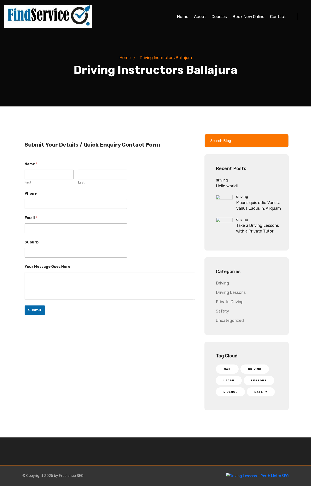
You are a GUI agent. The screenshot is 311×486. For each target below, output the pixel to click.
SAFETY (260, 391)
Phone (31, 193)
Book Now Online (248, 16)
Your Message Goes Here (47, 266)
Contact (278, 16)
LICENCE (230, 391)
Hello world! (227, 186)
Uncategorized (230, 320)
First (28, 182)
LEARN (228, 380)
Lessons (259, 380)
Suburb (31, 242)
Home (182, 16)
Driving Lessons (231, 292)
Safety (222, 311)
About (200, 16)
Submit (34, 310)
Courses (219, 16)
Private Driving (230, 301)
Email (31, 218)
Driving (222, 283)
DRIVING (254, 369)
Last (81, 182)
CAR (227, 369)
